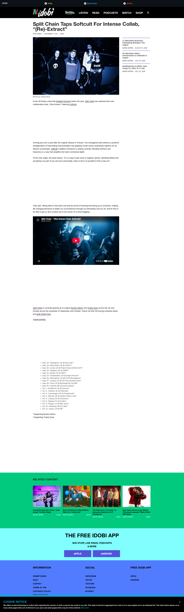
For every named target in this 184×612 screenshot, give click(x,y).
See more (85, 608)
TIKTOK (88, 580)
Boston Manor (77, 308)
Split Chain (89, 101)
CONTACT (37, 584)
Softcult (73, 104)
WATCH (126, 12)
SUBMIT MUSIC (40, 576)
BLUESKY (89, 591)
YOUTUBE (89, 584)
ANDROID (106, 553)
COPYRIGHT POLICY (42, 591)
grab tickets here (44, 314)
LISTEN (83, 12)
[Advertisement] (92, 124)
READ (95, 12)
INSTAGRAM (90, 576)
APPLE (77, 553)
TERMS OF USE (39, 587)
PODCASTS (111, 12)
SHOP (139, 12)
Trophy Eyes (92, 308)
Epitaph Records (63, 101)
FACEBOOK (90, 587)
